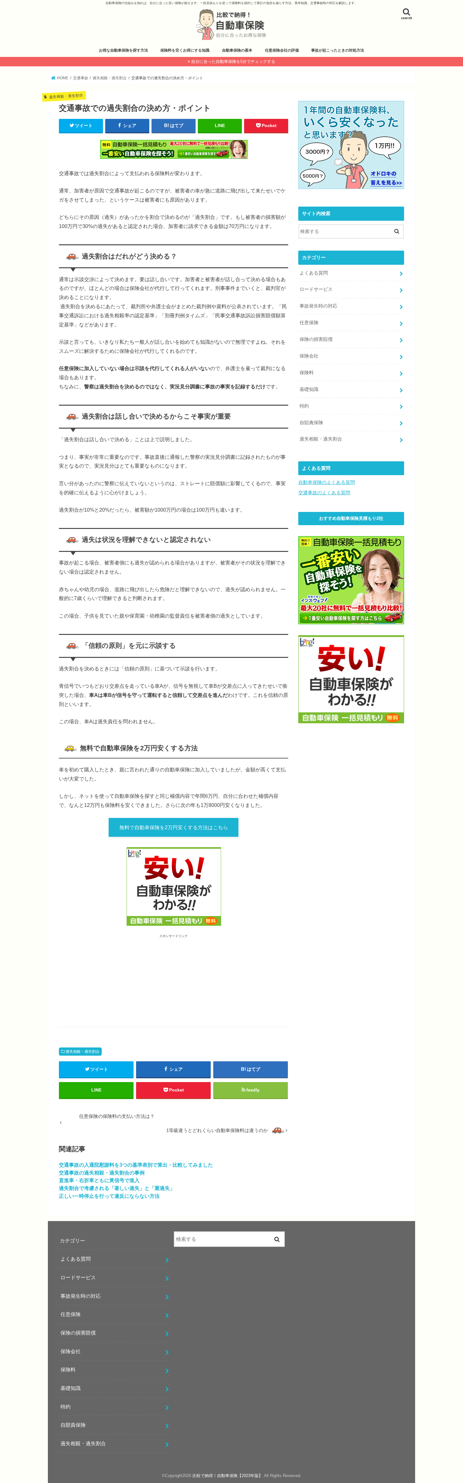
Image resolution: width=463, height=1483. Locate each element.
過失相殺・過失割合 (83, 1051)
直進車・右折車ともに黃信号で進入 (99, 1180)
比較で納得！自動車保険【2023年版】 (227, 1475)
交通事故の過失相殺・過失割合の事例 (102, 1172)
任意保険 (309, 322)
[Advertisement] (110, 981)
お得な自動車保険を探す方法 (123, 50)
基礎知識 (309, 389)
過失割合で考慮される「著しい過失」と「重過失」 (117, 1188)
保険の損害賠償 (316, 339)
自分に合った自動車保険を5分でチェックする (233, 61)
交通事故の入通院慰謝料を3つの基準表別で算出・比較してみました (136, 1165)
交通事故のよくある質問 (324, 492)
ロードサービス (316, 289)
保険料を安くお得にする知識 (184, 50)
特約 (304, 405)
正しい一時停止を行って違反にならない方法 (109, 1196)
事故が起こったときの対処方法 (337, 50)
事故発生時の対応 (318, 305)
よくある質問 (314, 272)
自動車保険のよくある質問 (326, 482)
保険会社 (309, 355)
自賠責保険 (311, 422)
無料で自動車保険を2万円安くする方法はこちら (173, 827)
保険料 (307, 372)
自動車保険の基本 (237, 50)
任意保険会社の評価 (282, 50)
